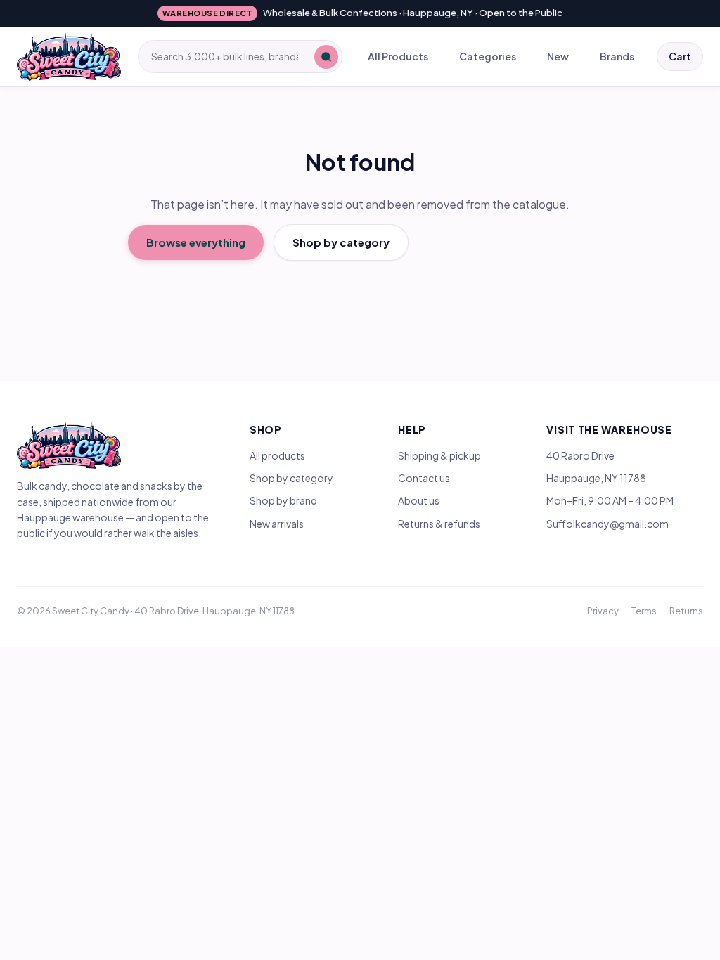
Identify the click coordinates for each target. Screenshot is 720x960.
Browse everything (195, 242)
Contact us (424, 478)
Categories (487, 56)
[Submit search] (326, 57)
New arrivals (277, 523)
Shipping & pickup (439, 455)
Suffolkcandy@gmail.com (607, 523)
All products (277, 455)
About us (418, 500)
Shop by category (341, 242)
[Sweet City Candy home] (69, 57)
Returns (686, 610)
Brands (617, 56)
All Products (398, 56)
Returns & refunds (439, 523)
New (558, 56)
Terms (644, 610)
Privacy (603, 610)
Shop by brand (283, 500)
